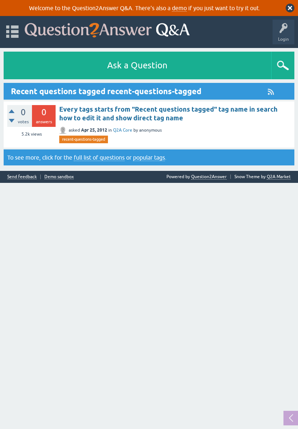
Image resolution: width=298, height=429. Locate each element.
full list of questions (99, 157)
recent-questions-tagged (83, 139)
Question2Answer (209, 176)
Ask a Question (137, 65)
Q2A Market (279, 176)
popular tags (149, 157)
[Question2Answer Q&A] (107, 28)
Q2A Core (122, 130)
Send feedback (22, 177)
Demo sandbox (59, 177)
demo (179, 8)
